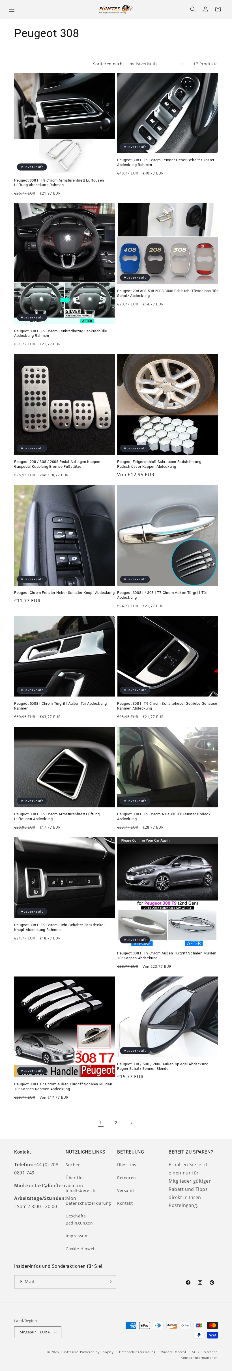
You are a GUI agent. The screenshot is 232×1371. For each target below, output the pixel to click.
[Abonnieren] (109, 1281)
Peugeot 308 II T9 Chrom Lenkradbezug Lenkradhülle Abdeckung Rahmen (60, 333)
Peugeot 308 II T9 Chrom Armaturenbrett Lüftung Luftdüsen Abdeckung (57, 816)
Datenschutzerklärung (88, 1203)
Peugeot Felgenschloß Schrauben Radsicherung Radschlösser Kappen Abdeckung (159, 464)
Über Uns (75, 1177)
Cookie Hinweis (81, 1248)
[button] (12, 9)
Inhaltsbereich (80, 1190)
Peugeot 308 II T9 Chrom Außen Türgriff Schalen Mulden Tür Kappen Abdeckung (166, 955)
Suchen (73, 1164)
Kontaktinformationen (199, 1357)
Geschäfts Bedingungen (79, 1219)
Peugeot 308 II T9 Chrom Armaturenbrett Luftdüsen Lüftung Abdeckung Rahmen (59, 182)
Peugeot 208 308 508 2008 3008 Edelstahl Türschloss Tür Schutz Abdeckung (167, 293)
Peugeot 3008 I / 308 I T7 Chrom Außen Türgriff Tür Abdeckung (162, 595)
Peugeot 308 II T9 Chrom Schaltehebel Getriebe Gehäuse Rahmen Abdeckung (167, 705)
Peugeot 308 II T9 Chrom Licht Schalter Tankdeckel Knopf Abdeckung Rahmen (59, 927)
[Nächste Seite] (131, 1122)
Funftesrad (70, 1352)
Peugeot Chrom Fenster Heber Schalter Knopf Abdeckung (64, 592)
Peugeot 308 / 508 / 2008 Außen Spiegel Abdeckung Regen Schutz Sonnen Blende (163, 1066)
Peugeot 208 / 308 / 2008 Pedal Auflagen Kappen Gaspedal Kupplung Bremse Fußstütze (57, 464)
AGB (195, 1352)
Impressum (77, 1235)
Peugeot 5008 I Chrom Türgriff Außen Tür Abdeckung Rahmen (60, 705)
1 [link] (100, 1122)
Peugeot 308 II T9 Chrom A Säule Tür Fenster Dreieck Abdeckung (164, 816)
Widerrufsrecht (173, 1352)
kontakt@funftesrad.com (54, 1185)
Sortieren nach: (108, 63)
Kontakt (125, 1203)
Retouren (126, 1177)
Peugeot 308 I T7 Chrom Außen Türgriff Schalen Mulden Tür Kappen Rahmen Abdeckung (63, 1086)
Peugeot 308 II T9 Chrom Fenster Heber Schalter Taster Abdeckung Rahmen (165, 162)
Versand (125, 1190)
